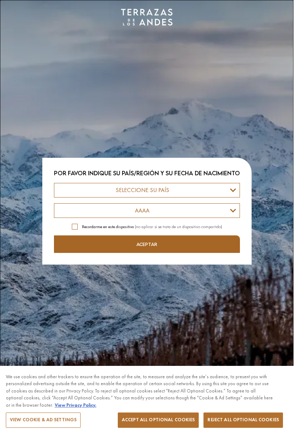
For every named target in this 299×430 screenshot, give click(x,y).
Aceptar (146, 244)
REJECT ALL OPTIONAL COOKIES (243, 420)
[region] (147, 398)
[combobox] (147, 190)
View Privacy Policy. (75, 405)
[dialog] (147, 215)
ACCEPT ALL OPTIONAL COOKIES (158, 420)
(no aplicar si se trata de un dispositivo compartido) (152, 226)
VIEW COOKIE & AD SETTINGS (43, 420)
